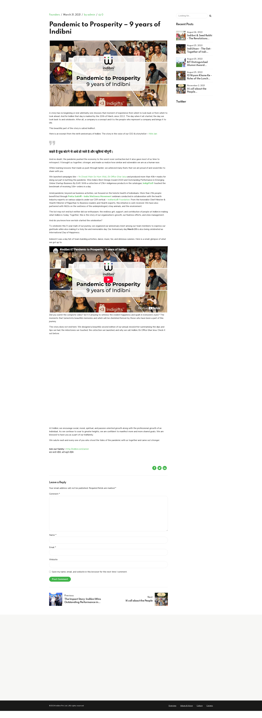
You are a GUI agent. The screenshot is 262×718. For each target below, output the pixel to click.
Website (53, 559)
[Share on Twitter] (159, 468)
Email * (52, 547)
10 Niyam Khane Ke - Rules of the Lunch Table (199, 78)
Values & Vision (98, 666)
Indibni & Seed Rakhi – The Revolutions (151, 662)
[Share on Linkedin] (165, 468)
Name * (52, 535)
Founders (54, 15)
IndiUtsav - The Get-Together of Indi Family (199, 52)
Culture (94, 670)
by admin (89, 15)
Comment (54, 493)
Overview (95, 662)
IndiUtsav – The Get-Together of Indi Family (150, 667)
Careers (94, 674)
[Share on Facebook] (154, 468)
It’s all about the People (144, 682)
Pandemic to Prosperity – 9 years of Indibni (149, 687)
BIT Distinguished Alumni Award (148, 672)
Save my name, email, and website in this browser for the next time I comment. (89, 571)
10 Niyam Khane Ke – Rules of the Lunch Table (152, 677)
